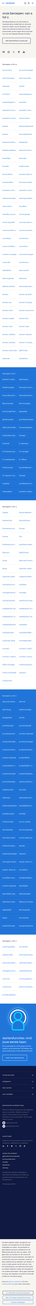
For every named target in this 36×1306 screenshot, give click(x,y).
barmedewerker (25, 134)
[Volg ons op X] (16, 1146)
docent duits (7, 310)
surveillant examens (9, 878)
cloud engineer (8, 222)
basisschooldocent (9, 142)
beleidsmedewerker (9, 150)
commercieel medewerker (26, 222)
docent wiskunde (9, 350)
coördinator (24, 262)
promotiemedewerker (9, 782)
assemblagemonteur (9, 102)
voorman (6, 979)
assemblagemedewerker (26, 94)
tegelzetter (6, 910)
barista (5, 134)
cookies (5, 1162)
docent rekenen (25, 334)
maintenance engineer (9, 584)
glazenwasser (8, 419)
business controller (9, 190)
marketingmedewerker (9, 600)
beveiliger (6, 158)
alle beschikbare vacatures (16, 41)
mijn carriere (7, 1088)
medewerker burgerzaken (26, 608)
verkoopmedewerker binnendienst (26, 963)
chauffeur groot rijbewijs (9, 214)
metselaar (23, 624)
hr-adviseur (23, 443)
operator (22, 672)
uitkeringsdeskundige (9, 947)
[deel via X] (14, 52)
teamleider (23, 886)
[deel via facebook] (19, 52)
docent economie (26, 310)
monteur (6, 648)
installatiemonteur (26, 483)
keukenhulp (7, 520)
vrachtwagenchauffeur (26, 979)
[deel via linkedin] (24, 52)
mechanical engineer (26, 600)
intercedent (7, 491)
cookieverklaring (8, 1284)
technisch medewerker (9, 902)
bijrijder (5, 166)
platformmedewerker (26, 709)
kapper (5, 512)
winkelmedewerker (9, 995)
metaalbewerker (9, 624)
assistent (22, 102)
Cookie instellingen (18, 1302)
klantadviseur (24, 520)
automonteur (24, 118)
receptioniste (7, 790)
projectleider (24, 757)
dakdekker (6, 270)
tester (4, 918)
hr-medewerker (8, 459)
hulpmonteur (7, 467)
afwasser (6, 86)
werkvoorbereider (26, 987)
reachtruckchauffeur (26, 782)
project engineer (9, 757)
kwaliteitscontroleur (9, 544)
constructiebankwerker (9, 246)
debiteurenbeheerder (9, 286)
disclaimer (6, 1165)
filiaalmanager (8, 387)
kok (20, 536)
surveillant (23, 870)
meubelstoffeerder (26, 632)
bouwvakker (7, 174)
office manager (8, 664)
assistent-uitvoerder (9, 118)
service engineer (26, 830)
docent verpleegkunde (9, 342)
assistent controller (26, 110)
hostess (22, 435)
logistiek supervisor (9, 576)
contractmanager (26, 254)
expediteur (23, 358)
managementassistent (9, 592)
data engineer (8, 278)
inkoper (22, 475)
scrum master (24, 822)
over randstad (7, 1094)
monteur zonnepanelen (26, 656)
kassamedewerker (26, 512)
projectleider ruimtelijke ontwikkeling (26, 765)
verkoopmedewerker (9, 963)
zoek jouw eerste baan (14, 1058)
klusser (22, 528)
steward (22, 854)
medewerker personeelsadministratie (26, 616)
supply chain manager (26, 862)
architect (6, 94)
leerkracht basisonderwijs (26, 560)
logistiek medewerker (26, 568)
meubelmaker (8, 632)
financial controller (26, 387)
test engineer (24, 910)
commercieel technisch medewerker (9, 230)
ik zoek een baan (8, 1075)
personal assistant (9, 701)
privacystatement (8, 1159)
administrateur (8, 78)
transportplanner (26, 926)
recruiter (22, 790)
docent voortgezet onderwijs (26, 342)
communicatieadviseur (26, 230)
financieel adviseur (26, 395)
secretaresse (7, 830)
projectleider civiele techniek (9, 765)
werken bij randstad (9, 1153)
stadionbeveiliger (9, 854)
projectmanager (9, 774)
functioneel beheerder (9, 411)
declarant (23, 278)
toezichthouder (8, 926)
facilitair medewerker (9, 379)
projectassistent (25, 749)
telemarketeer (25, 894)
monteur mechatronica (9, 656)
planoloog (6, 709)
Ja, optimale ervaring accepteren (18, 1293)
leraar (4, 568)
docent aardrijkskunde (26, 294)
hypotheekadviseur (26, 467)
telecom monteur (26, 902)
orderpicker (7, 680)
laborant (5, 552)
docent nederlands (9, 334)
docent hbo (24, 318)
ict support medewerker (9, 475)
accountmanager (26, 70)
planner (22, 701)
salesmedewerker (9, 806)
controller (6, 262)
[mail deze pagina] (3, 52)
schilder (22, 814)
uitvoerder (23, 947)
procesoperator (8, 733)
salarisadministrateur (26, 798)
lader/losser (24, 552)
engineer (6, 358)
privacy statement (15, 1281)
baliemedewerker (26, 126)
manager (22, 592)
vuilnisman (6, 987)
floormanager (24, 403)
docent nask (24, 326)
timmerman (24, 918)
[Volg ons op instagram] (20, 1146)
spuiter (22, 846)
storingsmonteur (9, 862)
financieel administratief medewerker (9, 395)
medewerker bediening (9, 608)
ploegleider (7, 717)
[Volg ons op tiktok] (25, 1146)
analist (21, 86)
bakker (5, 126)
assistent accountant (9, 110)
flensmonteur (7, 403)
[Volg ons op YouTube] (12, 1146)
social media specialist (26, 838)
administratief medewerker (26, 78)
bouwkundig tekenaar (26, 174)
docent (5, 294)
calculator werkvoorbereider (26, 190)
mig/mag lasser (8, 640)
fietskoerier (23, 379)
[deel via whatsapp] (8, 52)
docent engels (8, 318)
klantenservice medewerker (9, 528)
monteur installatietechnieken (26, 648)
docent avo (7, 302)
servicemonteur (8, 838)
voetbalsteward (25, 971)
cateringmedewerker (26, 198)
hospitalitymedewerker (9, 435)
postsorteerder (25, 725)
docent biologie (25, 302)
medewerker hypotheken (9, 616)
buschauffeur (7, 182)
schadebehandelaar (26, 806)
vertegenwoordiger (9, 971)
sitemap (5, 1168)
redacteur (6, 798)
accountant (7, 70)
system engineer (9, 886)
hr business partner (9, 451)
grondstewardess (26, 419)
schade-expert (8, 814)
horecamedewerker (26, 427)
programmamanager (9, 749)
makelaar (23, 584)
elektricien (23, 350)
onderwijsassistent (26, 664)
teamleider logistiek (9, 894)
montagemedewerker (26, 640)
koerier (5, 536)
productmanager (26, 741)
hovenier (6, 443)
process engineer (26, 733)
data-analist (24, 270)
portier (22, 717)
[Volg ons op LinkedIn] (3, 1146)
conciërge (6, 238)
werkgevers (6, 1081)
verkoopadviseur (26, 955)
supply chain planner (9, 870)
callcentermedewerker (9, 198)
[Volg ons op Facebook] (8, 1146)
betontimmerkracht (26, 150)
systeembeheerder (26, 878)
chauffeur (23, 206)
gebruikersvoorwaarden (11, 1156)
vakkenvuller (7, 955)
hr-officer (22, 459)
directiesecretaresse (26, 286)
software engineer (9, 846)
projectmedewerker (26, 774)
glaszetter (23, 411)
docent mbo (7, 326)
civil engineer (24, 214)
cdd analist (7, 206)
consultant (23, 246)
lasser (4, 560)
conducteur (24, 238)
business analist (25, 182)
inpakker (6, 483)
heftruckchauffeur (9, 427)
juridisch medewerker (26, 491)
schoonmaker (8, 822)
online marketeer (9, 672)
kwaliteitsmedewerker (26, 544)
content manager (9, 254)
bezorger (22, 158)
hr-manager (24, 451)
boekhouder (24, 166)
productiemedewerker (9, 741)
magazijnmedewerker (26, 576)
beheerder (23, 142)
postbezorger (8, 725)
